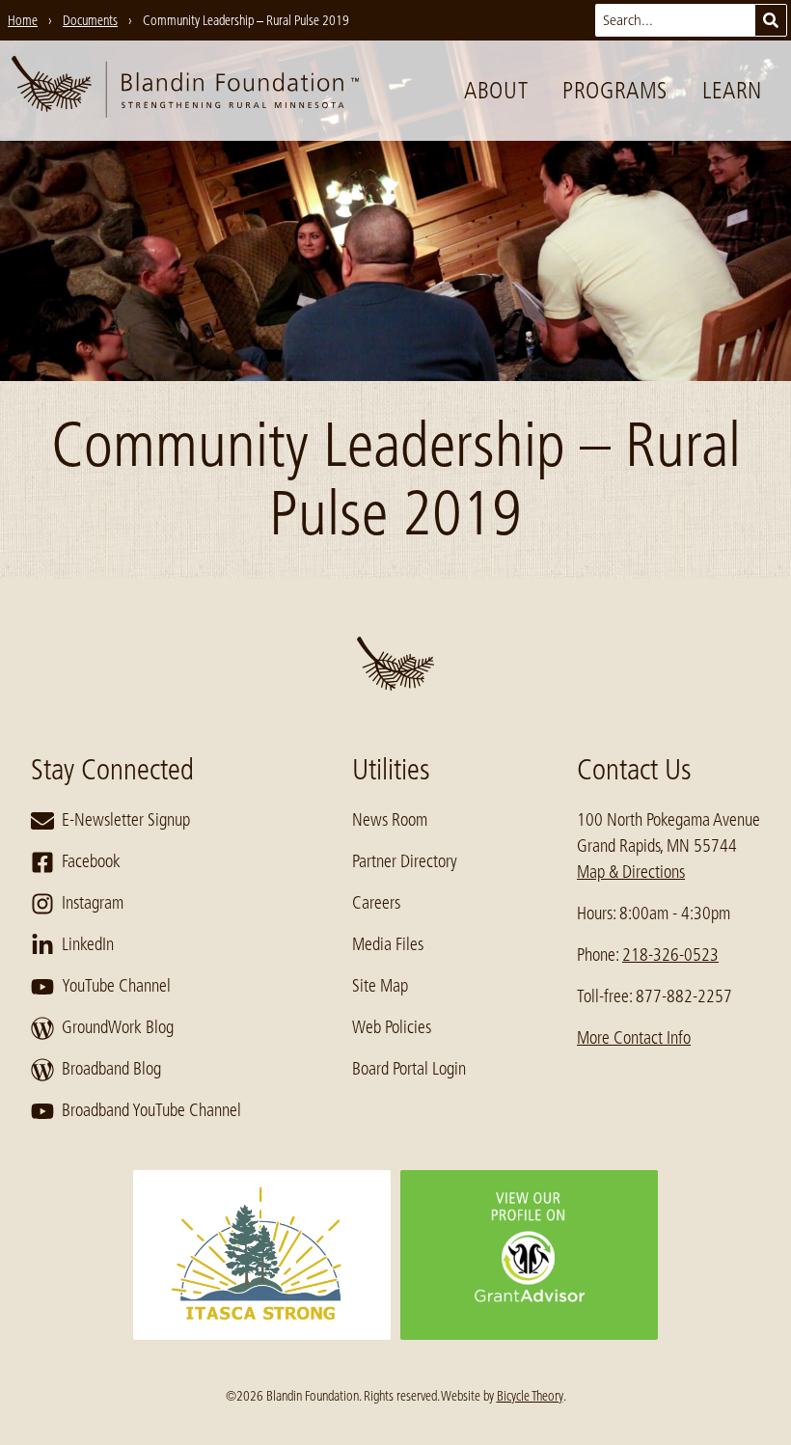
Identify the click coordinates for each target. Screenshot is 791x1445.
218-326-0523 (670, 955)
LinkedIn (88, 944)
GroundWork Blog (118, 1027)
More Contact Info (634, 1038)
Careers (376, 902)
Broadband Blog (111, 1068)
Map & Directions (631, 872)
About (496, 90)
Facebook (91, 861)
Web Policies (391, 1027)
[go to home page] (185, 90)
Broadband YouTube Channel (151, 1110)
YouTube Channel (116, 985)
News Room (389, 820)
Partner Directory (404, 861)
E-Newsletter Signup (126, 820)
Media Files (387, 944)
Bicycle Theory (530, 1395)
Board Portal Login (409, 1068)
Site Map (380, 985)
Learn (732, 90)
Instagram (92, 902)
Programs (615, 90)
